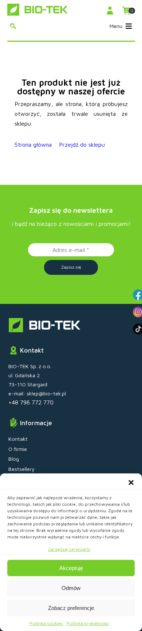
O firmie (17, 449)
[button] (131, 482)
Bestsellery (21, 469)
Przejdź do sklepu (82, 144)
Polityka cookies (46, 623)
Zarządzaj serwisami (69, 549)
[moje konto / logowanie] (111, 10)
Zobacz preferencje (71, 608)
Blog (13, 459)
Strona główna (33, 144)
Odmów (71, 588)
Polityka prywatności (88, 623)
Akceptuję (71, 568)
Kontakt (18, 439)
